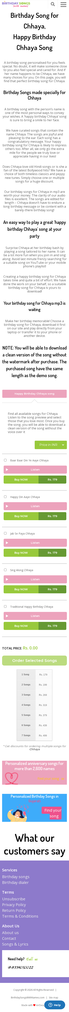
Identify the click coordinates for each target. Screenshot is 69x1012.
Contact (9, 938)
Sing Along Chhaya (21, 570)
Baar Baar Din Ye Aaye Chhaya (29, 460)
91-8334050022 (20, 968)
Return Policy (14, 910)
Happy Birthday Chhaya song (34, 393)
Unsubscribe (13, 898)
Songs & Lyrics (15, 944)
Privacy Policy (14, 904)
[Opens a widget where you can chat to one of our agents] (54, 1005)
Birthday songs (16, 876)
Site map (53, 997)
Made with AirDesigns (34, 1005)
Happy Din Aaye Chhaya (25, 497)
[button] (63, 4)
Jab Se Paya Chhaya (22, 533)
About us (10, 932)
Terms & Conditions (20, 916)
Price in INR (48, 445)
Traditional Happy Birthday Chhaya (31, 606)
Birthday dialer (15, 882)
